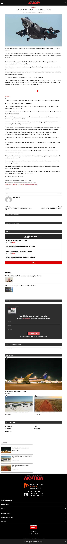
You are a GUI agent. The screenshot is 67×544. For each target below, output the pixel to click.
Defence (33, 7)
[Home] (33, 478)
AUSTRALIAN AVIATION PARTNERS (12, 215)
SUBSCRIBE (33, 527)
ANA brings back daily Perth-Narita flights (15, 392)
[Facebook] (29, 534)
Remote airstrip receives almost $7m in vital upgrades (44, 413)
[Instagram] (35, 534)
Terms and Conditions (35, 336)
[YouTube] (37, 534)
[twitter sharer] (59, 193)
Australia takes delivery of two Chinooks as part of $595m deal (18, 208)
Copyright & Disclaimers (26, 539)
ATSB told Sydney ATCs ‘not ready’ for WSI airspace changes (16, 413)
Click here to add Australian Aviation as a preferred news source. (21, 184)
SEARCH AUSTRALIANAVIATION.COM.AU (13, 344)
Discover (8, 231)
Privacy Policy (34, 539)
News (7, 188)
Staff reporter (31, 12)
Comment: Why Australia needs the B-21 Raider (51, 208)
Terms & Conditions (41, 539)
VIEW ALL (7, 96)
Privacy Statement (44, 336)
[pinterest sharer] (57, 193)
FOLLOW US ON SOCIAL (10, 422)
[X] (31, 534)
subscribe (8, 300)
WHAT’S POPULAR (9, 355)
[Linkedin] (33, 534)
